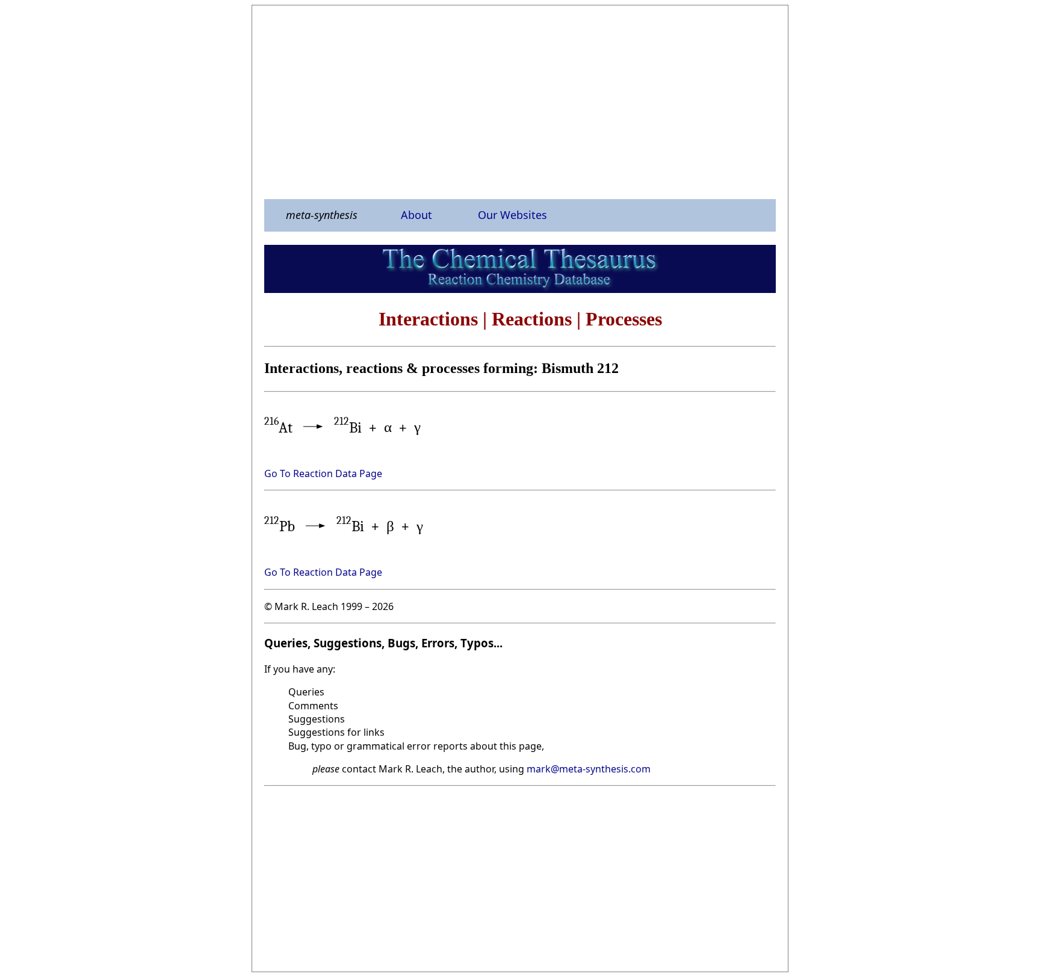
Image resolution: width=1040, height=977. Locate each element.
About (416, 215)
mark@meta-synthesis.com (589, 768)
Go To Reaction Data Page (323, 473)
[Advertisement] (520, 101)
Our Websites (512, 215)
